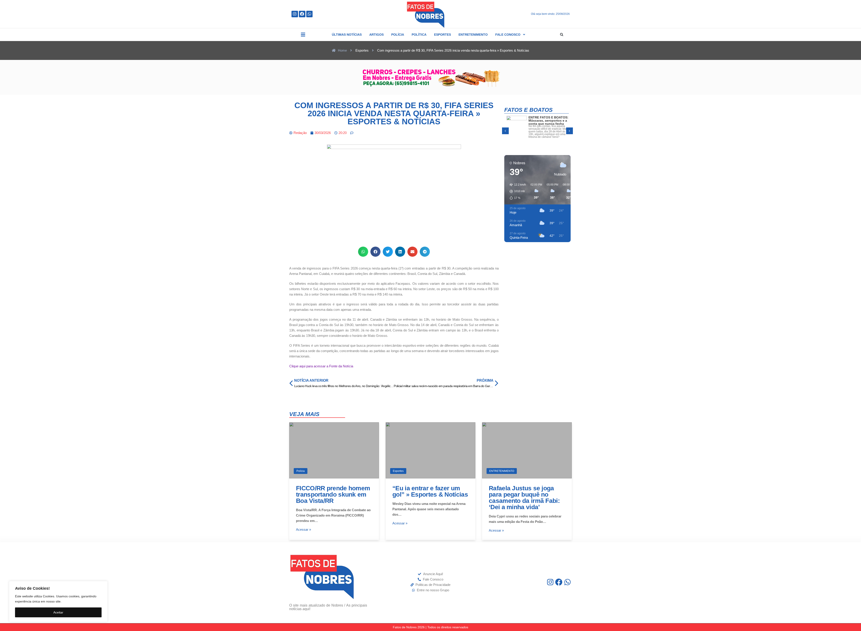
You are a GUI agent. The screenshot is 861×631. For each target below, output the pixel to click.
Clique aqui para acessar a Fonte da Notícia (321, 366)
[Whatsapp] (309, 14)
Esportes (398, 471)
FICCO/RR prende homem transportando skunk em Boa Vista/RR (333, 494)
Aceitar (58, 612)
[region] (58, 601)
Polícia (300, 471)
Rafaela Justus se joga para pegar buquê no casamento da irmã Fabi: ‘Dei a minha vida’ (524, 497)
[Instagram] (294, 14)
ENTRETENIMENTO (501, 471)
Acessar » (303, 529)
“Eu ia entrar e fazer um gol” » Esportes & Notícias (430, 491)
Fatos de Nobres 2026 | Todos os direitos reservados (430, 627)
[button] (303, 34)
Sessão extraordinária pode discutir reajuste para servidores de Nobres (545, 122)
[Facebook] (302, 14)
